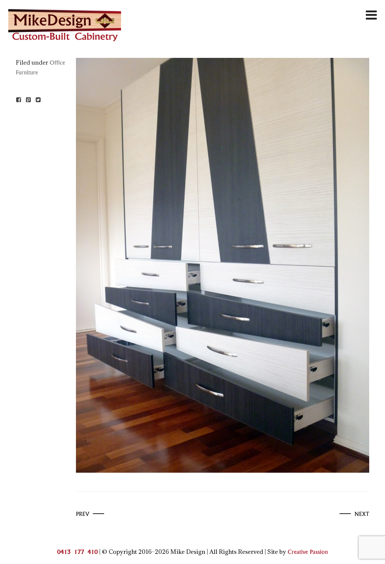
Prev (82, 514)
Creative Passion (308, 552)
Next (362, 514)
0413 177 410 (77, 552)
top (373, 551)
